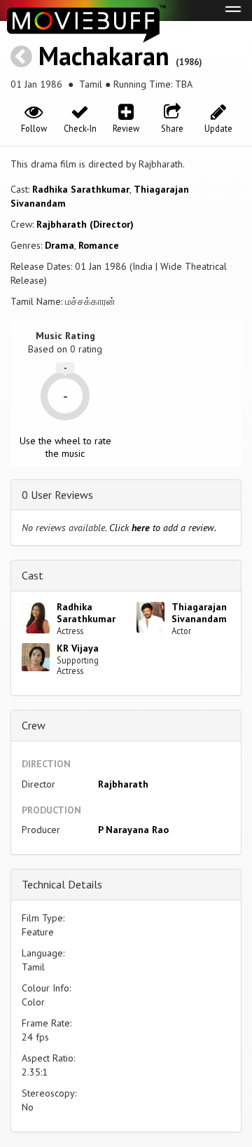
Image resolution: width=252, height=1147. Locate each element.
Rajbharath (123, 784)
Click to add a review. (162, 527)
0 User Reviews (57, 495)
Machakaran (103, 55)
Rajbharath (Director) (85, 224)
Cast (32, 575)
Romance (98, 245)
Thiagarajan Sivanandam (199, 612)
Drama (59, 245)
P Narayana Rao (133, 829)
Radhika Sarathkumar (81, 189)
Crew (34, 725)
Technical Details (62, 884)
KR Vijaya (78, 648)
